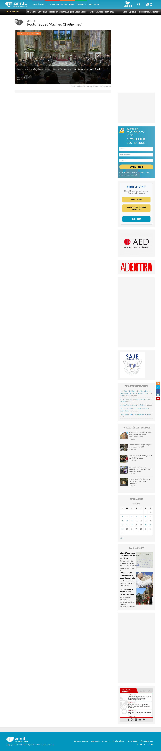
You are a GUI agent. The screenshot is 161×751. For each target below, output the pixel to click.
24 (122, 529)
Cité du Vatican (52, 4)
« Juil (121, 538)
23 (150, 525)
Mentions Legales (119, 741)
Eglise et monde (67, 4)
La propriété (95, 741)
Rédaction (21, 79)
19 (132, 525)
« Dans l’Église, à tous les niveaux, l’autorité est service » (122, 12)
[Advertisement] (136, 108)
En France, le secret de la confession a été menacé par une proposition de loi (140, 469)
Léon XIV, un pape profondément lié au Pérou (127, 555)
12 (132, 521)
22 (146, 525)
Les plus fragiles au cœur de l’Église (132, 405)
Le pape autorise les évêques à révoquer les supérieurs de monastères (139, 481)
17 (122, 525)
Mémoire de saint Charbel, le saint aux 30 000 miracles (140, 457)
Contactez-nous (147, 741)
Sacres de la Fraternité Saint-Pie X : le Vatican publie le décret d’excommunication (140, 435)
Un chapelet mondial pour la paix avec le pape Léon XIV (140, 446)
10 (122, 521)
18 (127, 525)
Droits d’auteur (133, 741)
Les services (106, 741)
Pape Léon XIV (38, 4)
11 (127, 521)
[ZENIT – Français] (18, 4)
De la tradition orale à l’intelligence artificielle (135, 414)
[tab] (128, 690)
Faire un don (93, 4)
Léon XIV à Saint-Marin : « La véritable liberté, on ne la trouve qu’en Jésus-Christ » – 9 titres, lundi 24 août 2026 (136, 393)
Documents (81, 4)
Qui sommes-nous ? (81, 741)
